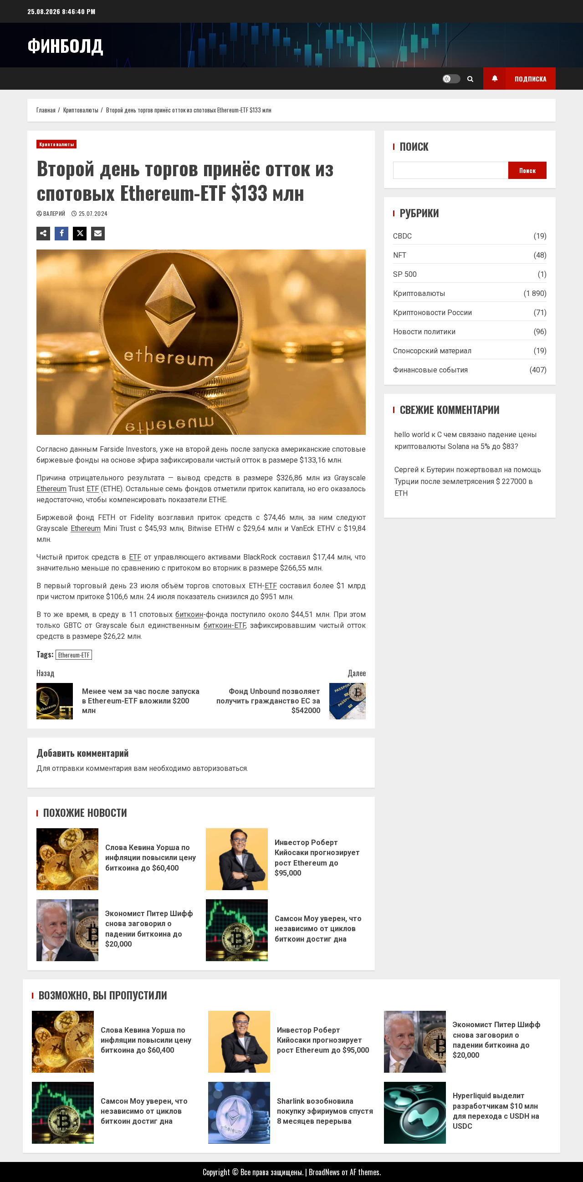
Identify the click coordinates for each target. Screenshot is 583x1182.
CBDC (402, 236)
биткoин (189, 614)
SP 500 (405, 274)
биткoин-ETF (224, 625)
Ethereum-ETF (73, 654)
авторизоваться (220, 768)
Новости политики (424, 331)
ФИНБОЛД (65, 45)
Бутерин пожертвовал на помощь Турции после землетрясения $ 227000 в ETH (467, 481)
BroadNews (324, 1172)
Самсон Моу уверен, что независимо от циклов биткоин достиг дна (237, 930)
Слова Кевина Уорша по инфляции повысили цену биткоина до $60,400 (67, 859)
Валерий (55, 213)
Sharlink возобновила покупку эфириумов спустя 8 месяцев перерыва (239, 1113)
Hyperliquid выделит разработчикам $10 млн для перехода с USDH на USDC (415, 1113)
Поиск (414, 146)
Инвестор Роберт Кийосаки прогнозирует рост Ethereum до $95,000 (237, 859)
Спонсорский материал (432, 350)
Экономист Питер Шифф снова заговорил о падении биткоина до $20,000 (67, 930)
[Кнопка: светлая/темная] (451, 78)
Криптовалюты (56, 144)
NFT (399, 255)
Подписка (531, 78)
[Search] (470, 78)
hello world (412, 434)
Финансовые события (430, 370)
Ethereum (51, 488)
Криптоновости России (432, 312)
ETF (93, 488)
